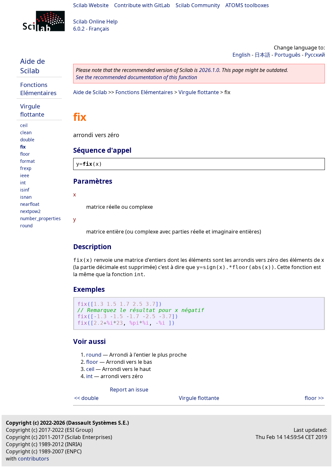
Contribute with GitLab (142, 5)
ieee (24, 175)
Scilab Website (91, 5)
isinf (24, 190)
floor (25, 154)
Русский (315, 54)
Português (287, 54)
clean (26, 132)
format (27, 161)
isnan (26, 197)
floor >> (314, 398)
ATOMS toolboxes (247, 5)
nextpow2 (30, 211)
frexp (25, 168)
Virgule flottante (32, 110)
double (27, 139)
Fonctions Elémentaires (38, 88)
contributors (33, 458)
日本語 (262, 54)
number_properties (40, 218)
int (23, 182)
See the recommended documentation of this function (136, 77)
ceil (24, 125)
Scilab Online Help (95, 21)
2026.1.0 (209, 70)
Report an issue (129, 389)
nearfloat (29, 204)
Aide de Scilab (32, 65)
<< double (86, 398)
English (241, 54)
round (26, 225)
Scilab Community (198, 5)
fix (23, 147)
